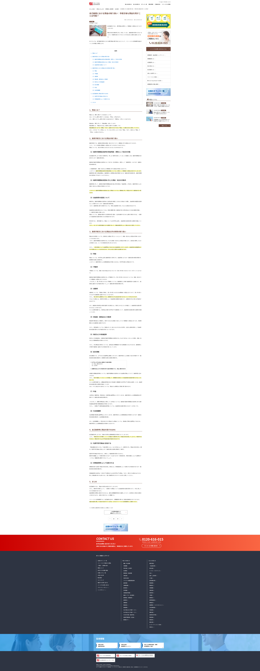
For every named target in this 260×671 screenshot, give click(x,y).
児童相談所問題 (126, 592)
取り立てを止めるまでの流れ (154, 80)
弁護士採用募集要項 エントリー (126, 645)
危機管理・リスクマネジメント (156, 605)
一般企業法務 (152, 565)
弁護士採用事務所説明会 (101, 645)
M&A (150, 573)
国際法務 (151, 612)
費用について (101, 568)
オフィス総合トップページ (102, 555)
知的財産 (151, 592)
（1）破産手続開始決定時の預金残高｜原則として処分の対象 (107, 59)
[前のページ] (110, 518)
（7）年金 (94, 87)
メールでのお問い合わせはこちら (158, 49)
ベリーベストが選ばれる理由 (104, 563)
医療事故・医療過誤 (127, 597)
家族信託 (125, 605)
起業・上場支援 (152, 575)
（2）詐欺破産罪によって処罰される (101, 99)
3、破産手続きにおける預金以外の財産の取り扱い (103, 68)
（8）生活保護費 (96, 90)
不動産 (150, 595)
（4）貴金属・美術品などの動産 (100, 79)
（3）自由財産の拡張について (99, 65)
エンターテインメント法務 (155, 624)
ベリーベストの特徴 (166, 4)
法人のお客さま (136, 4)
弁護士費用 (150, 4)
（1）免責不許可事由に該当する (100, 96)
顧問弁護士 (151, 563)
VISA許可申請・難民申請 (128, 614)
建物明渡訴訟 (152, 600)
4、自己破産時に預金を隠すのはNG (99, 93)
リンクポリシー (101, 590)
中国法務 (151, 610)
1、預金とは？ (94, 53)
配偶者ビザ (125, 619)
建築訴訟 (151, 597)
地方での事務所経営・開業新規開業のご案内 (150, 645)
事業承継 (151, 617)
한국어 (169, 1)
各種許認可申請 (152, 614)
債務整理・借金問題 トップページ (155, 55)
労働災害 (125, 575)
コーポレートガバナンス (154, 570)
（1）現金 (94, 71)
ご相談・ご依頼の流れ (103, 565)
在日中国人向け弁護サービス (129, 610)
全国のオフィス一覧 (102, 560)
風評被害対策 (152, 580)
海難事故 (125, 602)
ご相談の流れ (157, 4)
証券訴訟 (125, 600)
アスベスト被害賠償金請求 (129, 580)
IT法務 (150, 578)
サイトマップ (101, 580)
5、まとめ (93, 102)
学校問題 (125, 590)
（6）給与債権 (95, 84)
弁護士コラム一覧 (102, 573)
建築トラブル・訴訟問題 (128, 595)
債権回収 (151, 602)
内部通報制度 (152, 607)
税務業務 (125, 607)
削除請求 (125, 588)
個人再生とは (150, 66)
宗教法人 (151, 627)
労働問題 (125, 565)
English (161, 1)
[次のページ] (121, 518)
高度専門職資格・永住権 (128, 617)
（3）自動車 (95, 76)
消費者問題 (125, 585)
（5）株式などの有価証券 (98, 82)
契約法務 (151, 568)
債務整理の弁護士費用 (152, 84)
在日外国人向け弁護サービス (129, 612)
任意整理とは (150, 62)
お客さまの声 (101, 575)
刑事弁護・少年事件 (127, 568)
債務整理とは (150, 59)
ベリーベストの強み (152, 77)
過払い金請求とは (151, 73)
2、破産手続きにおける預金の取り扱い (100, 56)
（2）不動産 (95, 73)
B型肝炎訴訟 (126, 578)
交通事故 (125, 570)
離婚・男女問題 (126, 563)
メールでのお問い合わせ (103, 585)
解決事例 (100, 577)
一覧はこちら (164, 125)
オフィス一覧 (144, 4)
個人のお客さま (128, 4)
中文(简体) (165, 1)
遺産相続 (125, 583)
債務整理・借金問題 (127, 573)
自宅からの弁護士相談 (103, 570)
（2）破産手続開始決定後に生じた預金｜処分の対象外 (105, 62)
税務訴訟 (151, 585)
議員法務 (151, 622)
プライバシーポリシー (103, 587)
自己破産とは (150, 69)
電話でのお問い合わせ (103, 582)
